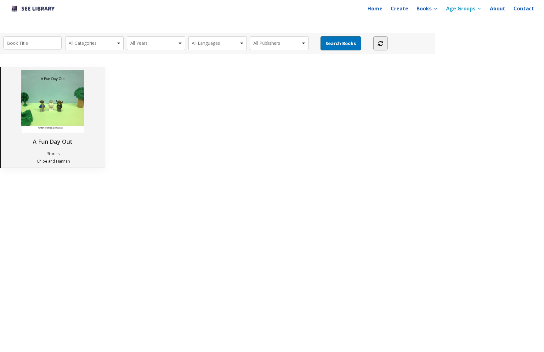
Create (399, 9)
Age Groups (460, 9)
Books (424, 9)
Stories (53, 153)
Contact (523, 9)
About (497, 9)
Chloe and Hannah (53, 161)
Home (374, 9)
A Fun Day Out (52, 141)
